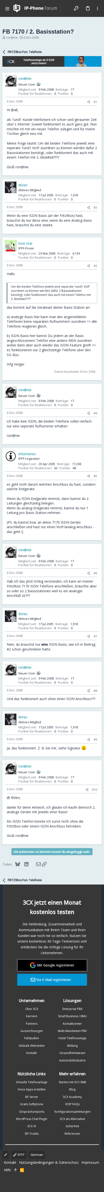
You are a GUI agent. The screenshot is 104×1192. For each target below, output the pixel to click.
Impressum (90, 1162)
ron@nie (12, 38)
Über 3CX (31, 1009)
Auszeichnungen (32, 1031)
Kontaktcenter (72, 1024)
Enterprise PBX (72, 1009)
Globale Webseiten (32, 1046)
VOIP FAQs (72, 1104)
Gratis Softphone (31, 1104)
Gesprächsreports (31, 1112)
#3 (95, 265)
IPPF (20, 1154)
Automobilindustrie (72, 1060)
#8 (95, 690)
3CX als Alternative (72, 1119)
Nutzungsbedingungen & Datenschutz (49, 1162)
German (36, 1154)
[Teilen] (88, 102)
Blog (72, 1089)
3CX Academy (72, 1097)
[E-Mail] (35, 864)
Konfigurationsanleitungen (72, 1112)
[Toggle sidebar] (97, 8)
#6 (95, 573)
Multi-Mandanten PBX (72, 1031)
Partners (31, 1024)
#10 (94, 789)
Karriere (31, 1016)
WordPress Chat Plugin (31, 1119)
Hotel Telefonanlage (72, 1038)
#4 (95, 413)
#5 (95, 476)
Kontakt (31, 1053)
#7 (95, 636)
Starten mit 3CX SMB (72, 1082)
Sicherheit (72, 1126)
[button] (7, 8)
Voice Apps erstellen (32, 1089)
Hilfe (7, 1170)
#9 (95, 739)
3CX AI (31, 1126)
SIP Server (31, 1097)
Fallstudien (31, 1038)
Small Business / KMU (72, 1016)
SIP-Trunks (32, 1134)
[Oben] (15, 1170)
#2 (95, 207)
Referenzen (72, 1134)
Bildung (72, 1046)
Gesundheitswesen (72, 1053)
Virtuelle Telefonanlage (31, 1082)
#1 (95, 102)
